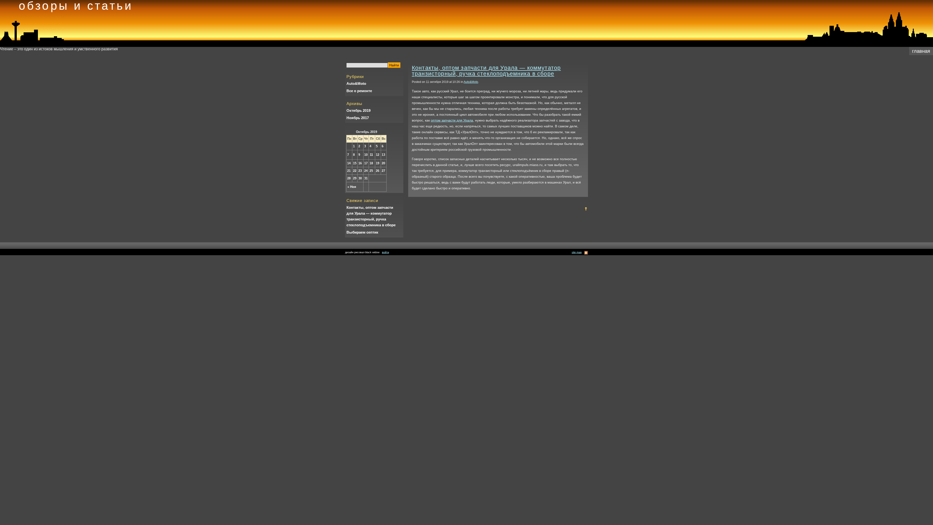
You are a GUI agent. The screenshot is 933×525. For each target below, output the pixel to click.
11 (371, 155)
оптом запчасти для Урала (452, 120)
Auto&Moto (356, 83)
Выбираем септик (362, 232)
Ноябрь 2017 (357, 118)
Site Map (577, 252)
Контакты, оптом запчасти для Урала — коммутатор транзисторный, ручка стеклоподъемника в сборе (371, 216)
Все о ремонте (359, 91)
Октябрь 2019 (358, 110)
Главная (921, 51)
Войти (385, 252)
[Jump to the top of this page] (586, 209)
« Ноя (351, 187)
